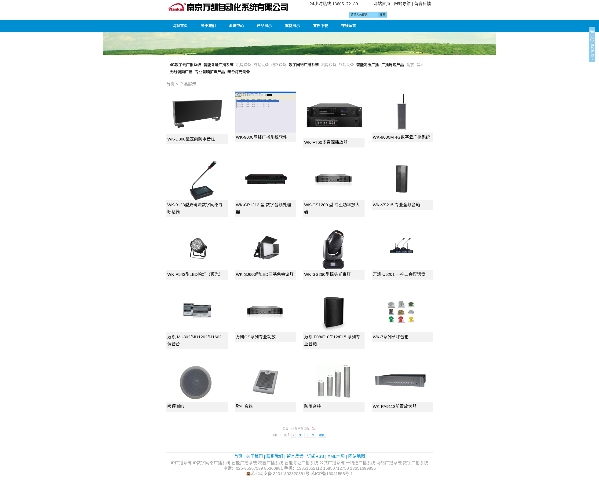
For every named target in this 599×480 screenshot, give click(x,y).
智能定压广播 (367, 65)
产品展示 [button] (264, 26)
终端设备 (261, 65)
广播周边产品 (392, 65)
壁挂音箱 (244, 406)
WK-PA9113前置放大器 (394, 406)
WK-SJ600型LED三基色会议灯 (265, 274)
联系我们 (274, 456)
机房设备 (243, 65)
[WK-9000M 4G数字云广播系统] (402, 112)
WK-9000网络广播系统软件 (261, 137)
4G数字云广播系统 (185, 65)
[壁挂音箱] (265, 381)
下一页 (310, 435)
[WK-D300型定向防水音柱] (197, 113)
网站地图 (356, 456)
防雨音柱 (312, 406)
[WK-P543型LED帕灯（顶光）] (197, 249)
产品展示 (187, 84)
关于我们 (254, 456)
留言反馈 (422, 3)
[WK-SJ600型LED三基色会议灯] (265, 249)
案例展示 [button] (292, 26)
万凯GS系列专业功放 (256, 337)
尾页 (322, 435)
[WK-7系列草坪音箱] (402, 311)
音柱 (420, 65)
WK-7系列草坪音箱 (391, 337)
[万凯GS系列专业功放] (265, 311)
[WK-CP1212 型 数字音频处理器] (265, 179)
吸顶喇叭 (175, 406)
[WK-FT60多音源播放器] (334, 115)
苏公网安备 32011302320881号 (280, 473)
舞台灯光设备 (238, 72)
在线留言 (348, 26)
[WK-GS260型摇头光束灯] (334, 249)
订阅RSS (315, 456)
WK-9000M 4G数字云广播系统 (401, 137)
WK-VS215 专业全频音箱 (396, 205)
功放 (410, 65)
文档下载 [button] (320, 26)
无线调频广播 (181, 72)
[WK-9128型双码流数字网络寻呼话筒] (197, 179)
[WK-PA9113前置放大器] (402, 381)
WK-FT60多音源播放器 (325, 142)
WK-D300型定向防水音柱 (191, 139)
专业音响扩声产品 (210, 72)
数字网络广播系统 (304, 65)
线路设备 (278, 65)
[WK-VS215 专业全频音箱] (402, 179)
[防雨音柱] (334, 381)
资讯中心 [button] (236, 26)
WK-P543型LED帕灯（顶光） (195, 274)
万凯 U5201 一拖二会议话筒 (399, 274)
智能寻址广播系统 (219, 65)
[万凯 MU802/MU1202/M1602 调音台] (197, 311)
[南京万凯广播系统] (231, 7)
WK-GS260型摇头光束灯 (327, 274)
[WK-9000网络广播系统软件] (265, 112)
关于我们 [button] (208, 26)
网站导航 (402, 3)
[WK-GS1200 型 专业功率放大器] (334, 179)
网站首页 (381, 3)
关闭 (592, 31)
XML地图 (336, 456)
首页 (170, 84)
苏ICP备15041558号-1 (332, 473)
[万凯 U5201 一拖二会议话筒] (402, 249)
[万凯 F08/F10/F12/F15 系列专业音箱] (334, 311)
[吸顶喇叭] (197, 381)
